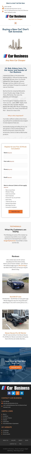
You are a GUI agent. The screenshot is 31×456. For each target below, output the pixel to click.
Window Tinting (10, 192)
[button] (15, 23)
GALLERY (13, 440)
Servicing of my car (10, 205)
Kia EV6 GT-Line (15, 297)
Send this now (15, 211)
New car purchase (10, 190)
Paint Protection (10, 195)
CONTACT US (13, 444)
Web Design (17, 450)
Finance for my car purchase (13, 197)
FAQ (20, 444)
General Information (11, 203)
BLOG (26, 440)
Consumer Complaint (11, 207)
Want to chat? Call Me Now (15, 3)
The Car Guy (22, 265)
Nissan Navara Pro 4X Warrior (15, 333)
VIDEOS (20, 440)
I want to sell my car (11, 201)
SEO (22, 450)
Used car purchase (10, 194)
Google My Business (10, 241)
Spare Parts (8, 199)
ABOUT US (5, 440)
